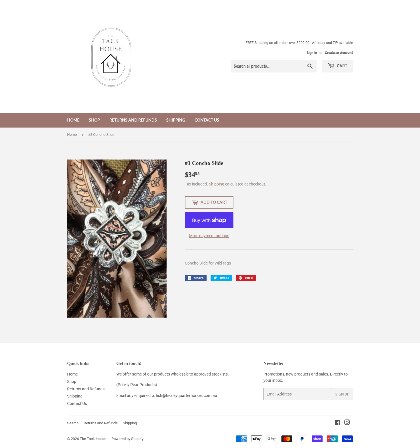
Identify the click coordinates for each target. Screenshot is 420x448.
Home (73, 120)
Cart (341, 65)
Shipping (175, 120)
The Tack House (93, 439)
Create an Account (339, 53)
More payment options (209, 235)
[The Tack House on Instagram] (347, 423)
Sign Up (342, 394)
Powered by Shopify (127, 439)
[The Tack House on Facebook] (338, 423)
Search (73, 423)
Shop (94, 120)
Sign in (312, 53)
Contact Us (207, 120)
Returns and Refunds (133, 120)
